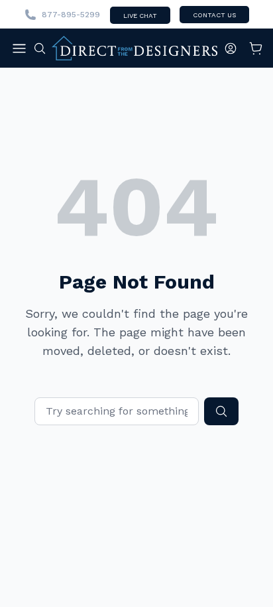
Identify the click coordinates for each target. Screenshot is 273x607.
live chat (140, 15)
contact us (214, 15)
